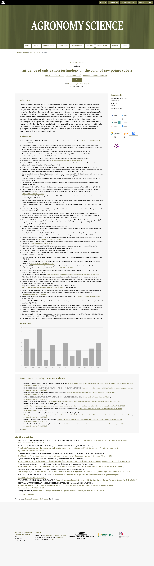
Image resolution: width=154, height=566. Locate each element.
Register (141, 2)
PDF (77, 80)
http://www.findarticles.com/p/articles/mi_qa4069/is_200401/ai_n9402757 (43, 288)
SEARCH (125, 46)
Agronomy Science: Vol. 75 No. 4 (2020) (35, 390)
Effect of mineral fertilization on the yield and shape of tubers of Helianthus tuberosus (72, 401)
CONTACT (115, 46)
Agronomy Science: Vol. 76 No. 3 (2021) (35, 426)
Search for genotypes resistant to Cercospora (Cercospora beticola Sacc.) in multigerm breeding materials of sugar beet (60, 472)
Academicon (59, 537)
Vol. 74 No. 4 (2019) (35, 52)
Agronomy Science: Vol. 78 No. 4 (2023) (116, 461)
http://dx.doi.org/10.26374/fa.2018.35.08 (49, 239)
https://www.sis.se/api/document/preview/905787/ (67, 160)
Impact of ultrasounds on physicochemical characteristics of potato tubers (100, 408)
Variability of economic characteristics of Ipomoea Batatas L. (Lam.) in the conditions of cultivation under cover (89, 419)
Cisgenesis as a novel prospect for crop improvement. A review (104, 440)
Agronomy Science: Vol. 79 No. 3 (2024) (90, 491)
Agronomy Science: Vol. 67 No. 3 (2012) (32, 488)
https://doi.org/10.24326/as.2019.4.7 (78, 84)
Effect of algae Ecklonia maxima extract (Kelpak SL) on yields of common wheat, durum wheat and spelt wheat (100, 383)
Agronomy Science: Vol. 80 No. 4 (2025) (35, 417)
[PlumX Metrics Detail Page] (116, 145)
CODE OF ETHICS (48, 46)
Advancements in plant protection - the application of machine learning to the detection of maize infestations (56, 466)
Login (149, 2)
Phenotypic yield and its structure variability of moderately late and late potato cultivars (107, 388)
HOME (27, 46)
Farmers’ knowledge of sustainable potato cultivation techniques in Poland (82, 480)
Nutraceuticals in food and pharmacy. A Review (96, 397)
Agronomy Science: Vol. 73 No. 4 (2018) (32, 451)
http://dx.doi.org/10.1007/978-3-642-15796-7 (61, 268)
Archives (25, 52)
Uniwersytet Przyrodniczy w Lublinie (56, 535)
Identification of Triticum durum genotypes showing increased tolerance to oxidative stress (50, 456)
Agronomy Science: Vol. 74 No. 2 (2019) (32, 443)
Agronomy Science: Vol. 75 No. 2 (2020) (113, 406)
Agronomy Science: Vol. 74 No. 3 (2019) (35, 394)
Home (19, 52)
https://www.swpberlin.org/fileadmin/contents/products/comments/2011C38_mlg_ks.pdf (73, 274)
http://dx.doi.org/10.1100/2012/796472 (43, 243)
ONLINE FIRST (63, 46)
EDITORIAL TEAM (102, 46)
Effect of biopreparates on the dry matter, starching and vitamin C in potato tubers (91, 392)
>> (25, 429)
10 (30, 495)
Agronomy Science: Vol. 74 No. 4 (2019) (35, 399)
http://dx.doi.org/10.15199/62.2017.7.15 (33, 193)
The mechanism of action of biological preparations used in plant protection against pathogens (85, 475)
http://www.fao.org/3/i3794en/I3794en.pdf (34, 294)
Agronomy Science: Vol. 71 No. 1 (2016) (32, 477)
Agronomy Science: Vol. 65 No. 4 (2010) (35, 421)
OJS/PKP (51, 539)
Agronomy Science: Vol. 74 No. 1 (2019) (35, 385)
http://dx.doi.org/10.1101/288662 (90, 141)
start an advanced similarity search (36, 499)
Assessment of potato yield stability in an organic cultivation (54, 491)
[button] (116, 115)
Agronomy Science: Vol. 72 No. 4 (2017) (109, 401)
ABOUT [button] (35, 46)
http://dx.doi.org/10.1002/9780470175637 (42, 263)
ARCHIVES (89, 46)
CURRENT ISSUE (77, 46)
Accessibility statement (128, 2)
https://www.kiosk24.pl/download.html (89, 296)
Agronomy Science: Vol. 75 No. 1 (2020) (35, 410)
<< (15, 495)
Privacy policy (114, 2)
